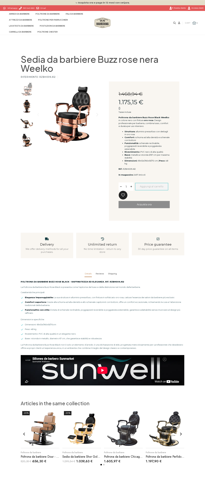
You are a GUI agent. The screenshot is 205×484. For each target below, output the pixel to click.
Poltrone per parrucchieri (53, 20)
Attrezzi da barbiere (20, 20)
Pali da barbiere (74, 14)
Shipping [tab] (112, 273)
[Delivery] (46, 239)
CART (187, 23)
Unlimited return (102, 244)
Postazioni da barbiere (52, 26)
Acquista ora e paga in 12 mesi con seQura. (104, 2)
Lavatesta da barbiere (21, 26)
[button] (102, 2)
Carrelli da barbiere (20, 32)
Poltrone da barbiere (48, 14)
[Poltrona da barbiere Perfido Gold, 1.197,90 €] (165, 436)
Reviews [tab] (100, 273)
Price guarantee (158, 244)
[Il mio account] (179, 22)
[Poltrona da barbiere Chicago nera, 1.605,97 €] (123, 436)
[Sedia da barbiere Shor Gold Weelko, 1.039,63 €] (81, 436)
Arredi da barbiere (19, 14)
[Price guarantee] (158, 239)
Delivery (47, 244)
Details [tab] (88, 273)
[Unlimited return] (102, 239)
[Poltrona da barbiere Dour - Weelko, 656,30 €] (40, 436)
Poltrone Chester (48, 32)
